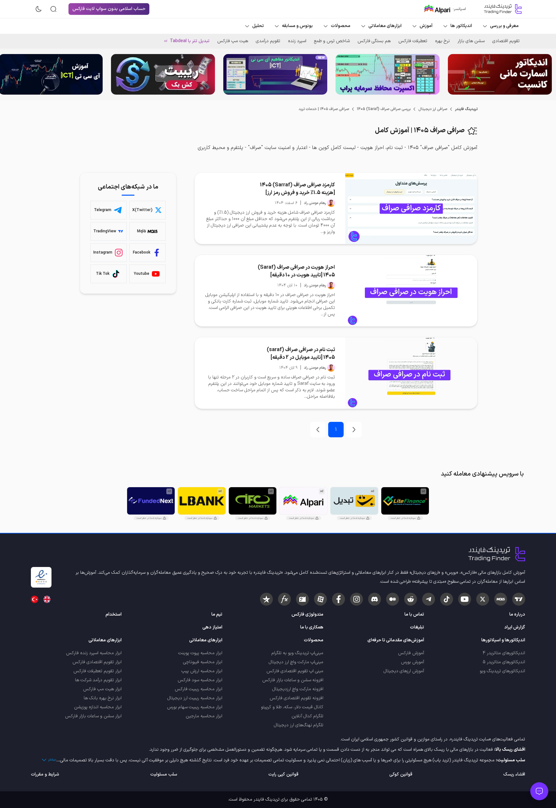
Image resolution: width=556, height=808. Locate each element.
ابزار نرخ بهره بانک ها (103, 698)
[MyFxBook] (284, 599)
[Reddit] (410, 599)
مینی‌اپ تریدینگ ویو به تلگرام (297, 653)
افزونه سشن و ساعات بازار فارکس (292, 680)
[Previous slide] (546, 74)
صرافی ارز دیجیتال (432, 109)
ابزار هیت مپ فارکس (102, 689)
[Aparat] (320, 599)
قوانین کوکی (400, 774)
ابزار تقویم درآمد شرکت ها (98, 680)
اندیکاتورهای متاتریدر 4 (504, 653)
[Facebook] (338, 599)
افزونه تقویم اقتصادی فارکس (296, 698)
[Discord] (374, 599)
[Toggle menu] (539, 791)
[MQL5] (500, 599)
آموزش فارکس (411, 653)
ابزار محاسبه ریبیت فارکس (198, 689)
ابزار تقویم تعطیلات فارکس (97, 671)
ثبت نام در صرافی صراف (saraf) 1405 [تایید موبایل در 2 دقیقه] (301, 353)
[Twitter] (482, 599)
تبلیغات (417, 627)
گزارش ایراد (514, 627)
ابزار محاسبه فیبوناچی (202, 662)
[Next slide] (10, 74)
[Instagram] (356, 599)
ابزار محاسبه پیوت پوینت (200, 653)
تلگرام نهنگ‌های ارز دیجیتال (298, 725)
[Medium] (392, 599)
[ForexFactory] (302, 599)
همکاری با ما (311, 627)
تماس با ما (414, 614)
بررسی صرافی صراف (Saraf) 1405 (384, 109)
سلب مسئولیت (163, 774)
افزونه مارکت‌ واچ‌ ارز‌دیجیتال (297, 689)
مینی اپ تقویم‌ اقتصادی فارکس (294, 671)
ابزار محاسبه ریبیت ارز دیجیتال (194, 698)
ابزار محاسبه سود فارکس (200, 680)
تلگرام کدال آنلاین (307, 716)
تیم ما (216, 614)
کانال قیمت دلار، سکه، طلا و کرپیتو (292, 707)
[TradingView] (518, 599)
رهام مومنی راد (315, 203)
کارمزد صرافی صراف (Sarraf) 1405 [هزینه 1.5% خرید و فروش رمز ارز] (297, 189)
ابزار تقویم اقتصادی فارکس (97, 662)
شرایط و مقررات (45, 774)
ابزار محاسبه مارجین (204, 716)
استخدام (114, 614)
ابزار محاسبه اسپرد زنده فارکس (94, 653)
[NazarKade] (266, 599)
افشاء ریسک (514, 774)
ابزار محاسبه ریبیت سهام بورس (194, 707)
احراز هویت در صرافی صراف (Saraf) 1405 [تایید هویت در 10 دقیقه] (296, 271)
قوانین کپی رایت (283, 774)
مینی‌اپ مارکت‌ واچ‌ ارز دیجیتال (296, 662)
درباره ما (517, 614)
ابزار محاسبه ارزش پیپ (201, 671)
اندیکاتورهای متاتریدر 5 (504, 662)
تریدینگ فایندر (466, 109)
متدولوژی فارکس (307, 614)
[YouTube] (464, 599)
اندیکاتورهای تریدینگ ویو (502, 671)
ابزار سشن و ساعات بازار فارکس (93, 716)
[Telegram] (428, 599)
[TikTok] (446, 599)
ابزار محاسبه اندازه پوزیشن (98, 707)
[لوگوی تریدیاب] (501, 9)
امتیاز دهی (212, 627)
